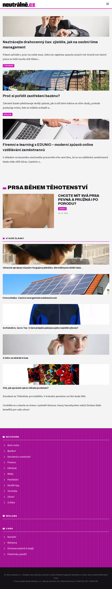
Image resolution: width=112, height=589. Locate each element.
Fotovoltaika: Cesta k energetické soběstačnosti (30, 298)
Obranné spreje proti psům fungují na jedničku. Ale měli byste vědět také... (43, 267)
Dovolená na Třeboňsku (15, 396)
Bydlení (7, 114)
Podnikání (8, 65)
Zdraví (62, 209)
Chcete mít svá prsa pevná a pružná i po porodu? (78, 200)
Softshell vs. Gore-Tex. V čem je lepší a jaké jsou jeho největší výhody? (40, 328)
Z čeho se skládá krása (15, 358)
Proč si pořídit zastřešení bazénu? (31, 96)
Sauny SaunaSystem (68, 405)
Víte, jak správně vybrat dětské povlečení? (26, 388)
